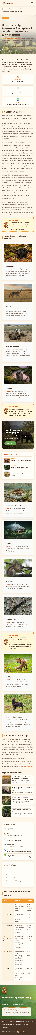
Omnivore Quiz (10, 878)
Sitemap (25, 1024)
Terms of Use (29, 1021)
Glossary (9, 884)
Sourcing (18, 1024)
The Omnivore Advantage (14, 881)
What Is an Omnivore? (12, 872)
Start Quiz (10, 443)
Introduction (10, 869)
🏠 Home (4, 9)
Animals (11, 9)
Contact (11, 1021)
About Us (4, 1021)
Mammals (18, 9)
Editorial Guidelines (8, 1024)
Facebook (4, 1027)
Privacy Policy (20, 1021)
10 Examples (9, 875)
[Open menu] (32, 3)
